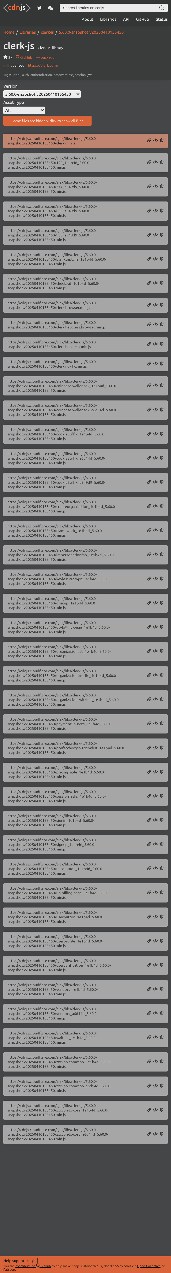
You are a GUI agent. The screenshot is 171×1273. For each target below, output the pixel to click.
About (87, 19)
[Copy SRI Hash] (161, 140)
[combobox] (42, 94)
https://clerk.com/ (43, 65)
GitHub (142, 19)
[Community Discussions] (50, 8)
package (47, 57)
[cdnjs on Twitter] (39, 8)
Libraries (108, 19)
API (126, 19)
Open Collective (149, 1265)
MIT (7, 65)
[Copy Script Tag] (155, 140)
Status (162, 19)
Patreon (9, 1269)
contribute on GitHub (33, 1265)
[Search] (161, 7)
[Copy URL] (149, 140)
